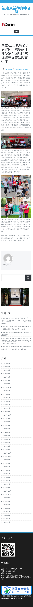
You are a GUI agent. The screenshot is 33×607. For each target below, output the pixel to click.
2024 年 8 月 (7, 422)
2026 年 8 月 (7, 363)
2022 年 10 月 (7, 498)
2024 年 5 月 (7, 432)
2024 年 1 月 (7, 446)
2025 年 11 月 (7, 387)
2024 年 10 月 (7, 415)
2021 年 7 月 (7, 522)
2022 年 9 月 (7, 501)
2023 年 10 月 (7, 456)
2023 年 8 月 (7, 463)
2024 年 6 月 (7, 429)
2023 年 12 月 (7, 449)
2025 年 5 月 (7, 401)
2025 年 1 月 (7, 411)
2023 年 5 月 (7, 473)
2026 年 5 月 (7, 373)
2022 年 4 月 (7, 515)
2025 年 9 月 (7, 391)
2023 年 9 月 (7, 460)
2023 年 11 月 (7, 453)
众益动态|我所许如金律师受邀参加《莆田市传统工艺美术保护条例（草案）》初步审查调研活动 (16, 320)
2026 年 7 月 (7, 366)
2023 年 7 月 (7, 467)
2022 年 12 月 (7, 491)
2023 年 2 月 (7, 484)
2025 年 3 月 (7, 404)
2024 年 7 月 (7, 425)
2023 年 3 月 (7, 480)
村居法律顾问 (19, 69)
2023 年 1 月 (7, 487)
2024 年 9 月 (7, 418)
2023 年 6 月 (7, 470)
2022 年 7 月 (7, 508)
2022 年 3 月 (7, 518)
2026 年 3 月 (7, 380)
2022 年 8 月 (7, 505)
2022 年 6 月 (7, 511)
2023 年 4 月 (7, 477)
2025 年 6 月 (7, 397)
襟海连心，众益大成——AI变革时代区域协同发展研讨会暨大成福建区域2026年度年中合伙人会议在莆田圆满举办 (16, 340)
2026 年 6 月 (7, 370)
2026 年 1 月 (7, 384)
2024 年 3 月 (7, 439)
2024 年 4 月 (7, 435)
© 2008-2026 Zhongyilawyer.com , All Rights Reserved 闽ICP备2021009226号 (16, 597)
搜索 (28, 278)
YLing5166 (8, 69)
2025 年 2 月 (7, 408)
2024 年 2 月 (7, 442)
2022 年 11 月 (7, 494)
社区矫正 (25, 69)
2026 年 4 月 (7, 377)
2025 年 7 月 (7, 394)
